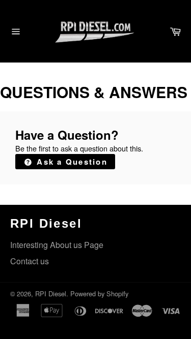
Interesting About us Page (56, 245)
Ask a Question (70, 161)
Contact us (29, 261)
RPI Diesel (50, 293)
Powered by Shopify (99, 293)
